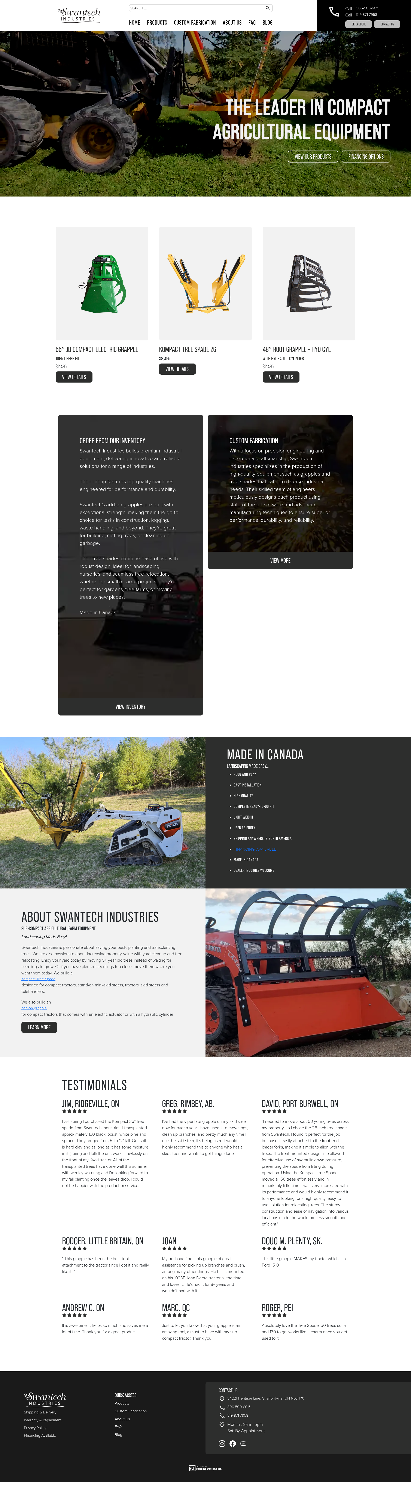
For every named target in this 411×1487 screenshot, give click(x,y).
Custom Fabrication (195, 22)
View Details (74, 377)
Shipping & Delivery (40, 1412)
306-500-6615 (367, 8)
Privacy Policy (35, 1428)
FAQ (252, 22)
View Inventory (131, 706)
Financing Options (366, 156)
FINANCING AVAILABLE (255, 849)
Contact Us (387, 24)
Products (157, 22)
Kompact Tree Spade (38, 979)
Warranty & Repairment (42, 1420)
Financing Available (40, 1435)
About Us (232, 22)
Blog (268, 22)
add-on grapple (34, 1008)
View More (280, 560)
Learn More (39, 1027)
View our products (313, 156)
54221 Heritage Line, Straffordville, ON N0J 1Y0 (265, 1398)
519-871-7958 (366, 14)
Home (134, 22)
